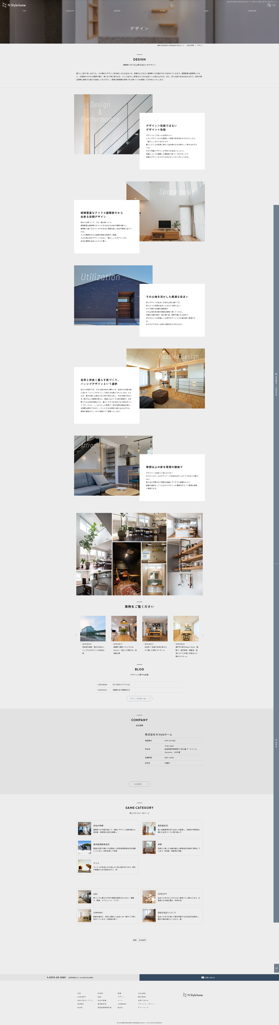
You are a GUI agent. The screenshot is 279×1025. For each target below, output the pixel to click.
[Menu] (273, 5)
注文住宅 (142, 940)
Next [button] (203, 635)
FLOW (162, 11)
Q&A (206, 11)
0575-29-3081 (170, 740)
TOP (24, 11)
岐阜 (135, 940)
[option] (92, 637)
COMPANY (252, 11)
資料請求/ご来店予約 (276, 386)
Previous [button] (76, 635)
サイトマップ (143, 1008)
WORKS (117, 11)
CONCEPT (70, 11)
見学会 (276, 745)
